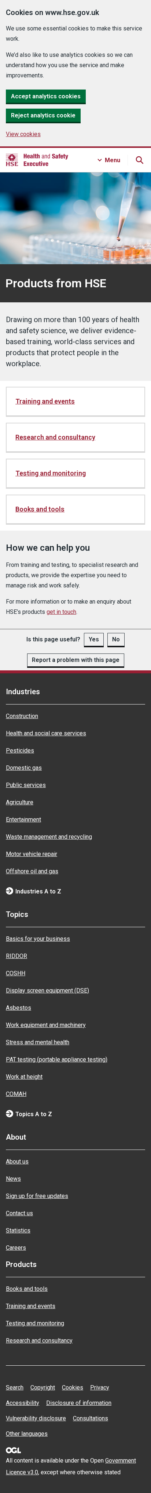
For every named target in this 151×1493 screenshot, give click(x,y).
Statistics (18, 1230)
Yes (94, 639)
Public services (26, 785)
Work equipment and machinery (46, 1025)
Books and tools (40, 509)
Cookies (72, 1387)
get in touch (61, 611)
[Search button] (139, 160)
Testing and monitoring (50, 473)
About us (17, 1161)
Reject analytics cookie (43, 115)
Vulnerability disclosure (36, 1418)
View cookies (23, 134)
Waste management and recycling (49, 836)
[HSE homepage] (37, 160)
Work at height (24, 1076)
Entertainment (23, 819)
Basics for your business (38, 938)
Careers (16, 1247)
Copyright (42, 1387)
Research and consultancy (55, 437)
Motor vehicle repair (31, 854)
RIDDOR (16, 956)
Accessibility (22, 1402)
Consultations (90, 1418)
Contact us (19, 1213)
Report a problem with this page (75, 659)
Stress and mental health (37, 1042)
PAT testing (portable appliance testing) (56, 1059)
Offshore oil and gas (32, 871)
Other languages (27, 1433)
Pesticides (20, 750)
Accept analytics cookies (46, 96)
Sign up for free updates (37, 1195)
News (13, 1178)
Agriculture (19, 802)
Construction (22, 716)
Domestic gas (24, 767)
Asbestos (18, 1007)
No (116, 639)
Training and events (45, 401)
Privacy (99, 1387)
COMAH (16, 1093)
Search (14, 1387)
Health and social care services (46, 733)
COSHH (15, 973)
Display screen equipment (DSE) (47, 990)
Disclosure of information (78, 1402)
